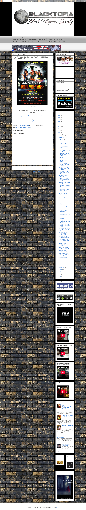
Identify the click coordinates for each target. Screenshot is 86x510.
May (60, 274)
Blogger (57, 507)
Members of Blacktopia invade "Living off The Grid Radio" (64, 437)
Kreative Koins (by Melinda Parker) (56, 39)
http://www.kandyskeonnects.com (33, 121)
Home (14, 37)
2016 (59, 132)
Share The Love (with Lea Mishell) (21, 41)
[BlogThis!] (38, 125)
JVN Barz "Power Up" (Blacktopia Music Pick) (64, 213)
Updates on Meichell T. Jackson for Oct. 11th (64, 248)
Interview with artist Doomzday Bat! (66, 445)
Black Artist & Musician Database (43, 37)
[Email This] (37, 125)
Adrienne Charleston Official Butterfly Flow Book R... (64, 179)
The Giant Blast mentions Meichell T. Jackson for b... (64, 186)
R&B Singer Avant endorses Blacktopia (64, 251)
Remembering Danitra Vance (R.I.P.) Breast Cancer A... (64, 254)
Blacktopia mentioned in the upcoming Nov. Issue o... (64, 146)
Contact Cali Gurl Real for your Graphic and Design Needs (67, 416)
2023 (59, 119)
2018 (59, 128)
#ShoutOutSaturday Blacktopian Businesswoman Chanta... (63, 259)
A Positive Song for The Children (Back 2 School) (64, 190)
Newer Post (15, 168)
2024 (59, 117)
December (61, 135)
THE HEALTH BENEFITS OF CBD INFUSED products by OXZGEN (67, 427)
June (60, 272)
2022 (59, 121)
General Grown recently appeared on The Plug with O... (64, 203)
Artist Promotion (67, 41)
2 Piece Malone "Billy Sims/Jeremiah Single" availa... (64, 240)
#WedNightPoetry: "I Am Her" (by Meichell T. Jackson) (64, 160)
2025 (59, 115)
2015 (59, 134)
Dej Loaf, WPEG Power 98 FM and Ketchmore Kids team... (64, 168)
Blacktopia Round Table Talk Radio (37, 39)
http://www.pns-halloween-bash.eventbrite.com (32, 116)
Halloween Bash (19, 127)
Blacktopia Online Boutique (19, 39)
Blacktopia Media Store (59, 37)
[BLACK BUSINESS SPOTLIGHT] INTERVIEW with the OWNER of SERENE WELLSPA (66, 406)
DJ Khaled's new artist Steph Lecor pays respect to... (63, 210)
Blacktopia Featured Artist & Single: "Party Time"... (64, 237)
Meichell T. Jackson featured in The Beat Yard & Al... (64, 164)
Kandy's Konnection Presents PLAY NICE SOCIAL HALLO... (64, 142)
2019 (59, 126)
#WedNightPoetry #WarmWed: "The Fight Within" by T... (64, 221)
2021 (59, 123)
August (60, 269)
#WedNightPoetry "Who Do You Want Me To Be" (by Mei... (64, 150)
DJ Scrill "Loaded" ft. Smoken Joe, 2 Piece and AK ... (64, 244)
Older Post (49, 168)
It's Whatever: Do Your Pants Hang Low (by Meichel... (64, 172)
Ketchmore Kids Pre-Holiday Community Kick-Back (63, 217)
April (60, 276)
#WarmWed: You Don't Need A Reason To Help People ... (64, 154)
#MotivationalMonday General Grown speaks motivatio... (64, 199)
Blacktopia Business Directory (26, 37)
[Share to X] (39, 125)
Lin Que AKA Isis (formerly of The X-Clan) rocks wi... (64, 229)
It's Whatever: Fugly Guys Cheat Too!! (64, 206)
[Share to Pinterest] (42, 125)
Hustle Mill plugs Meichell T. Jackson (64, 183)
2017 (59, 130)
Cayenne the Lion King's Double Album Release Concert (64, 225)
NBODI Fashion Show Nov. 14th (63, 176)
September (61, 267)
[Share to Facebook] (40, 125)
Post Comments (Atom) (35, 171)
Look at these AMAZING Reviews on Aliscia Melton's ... (64, 264)
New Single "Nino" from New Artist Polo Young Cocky (64, 195)
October (61, 139)
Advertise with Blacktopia (54, 41)
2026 (59, 113)
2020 (59, 124)
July (60, 271)
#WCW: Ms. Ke (62, 157)
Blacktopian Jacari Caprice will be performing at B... (63, 233)
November (61, 137)
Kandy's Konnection (27, 127)
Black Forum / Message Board (38, 41)
